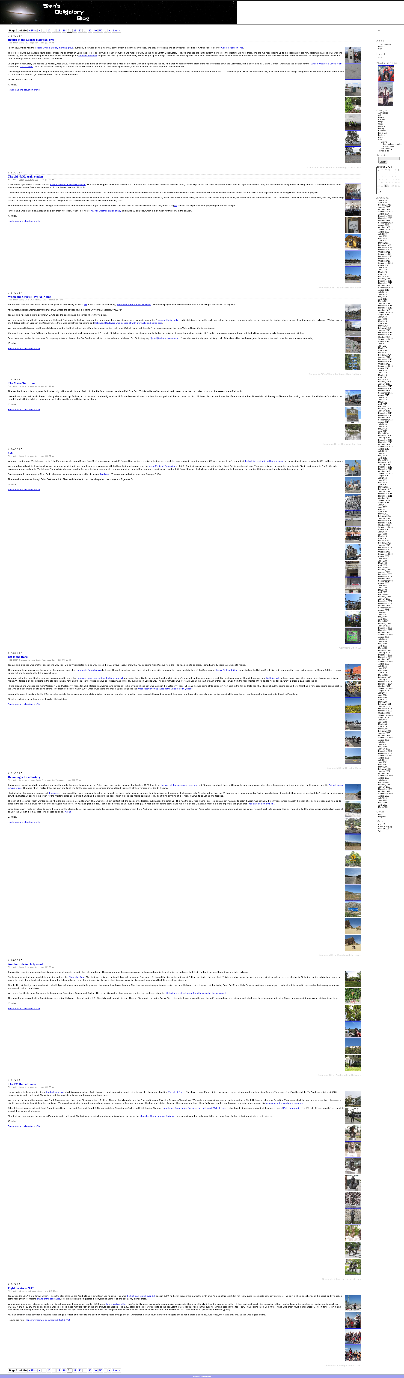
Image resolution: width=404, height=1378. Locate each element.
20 (64, 30)
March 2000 (383, 782)
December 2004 (385, 682)
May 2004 (382, 697)
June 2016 (382, 373)
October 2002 (384, 735)
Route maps (29, 43)
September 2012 (385, 473)
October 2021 (384, 252)
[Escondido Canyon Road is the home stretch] (353, 899)
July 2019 (382, 292)
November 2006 (385, 630)
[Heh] (353, 232)
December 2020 (385, 256)
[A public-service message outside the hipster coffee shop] (353, 642)
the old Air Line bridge (227, 670)
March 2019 (383, 301)
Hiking (381, 128)
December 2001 (385, 751)
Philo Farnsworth (291, 1108)
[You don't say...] (353, 592)
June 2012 (382, 480)
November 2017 (385, 335)
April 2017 (382, 350)
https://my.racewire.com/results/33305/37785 (48, 1320)
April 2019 (382, 299)
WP (379, 831)
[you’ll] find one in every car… (166, 338)
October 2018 (384, 310)
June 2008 (382, 588)
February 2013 (384, 462)
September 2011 (385, 500)
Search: (381, 155)
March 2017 (383, 353)
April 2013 (382, 458)
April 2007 (382, 619)
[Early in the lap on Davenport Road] (353, 799)
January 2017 (384, 357)
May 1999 (382, 802)
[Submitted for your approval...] (353, 1173)
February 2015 (384, 409)
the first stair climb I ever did (141, 1296)
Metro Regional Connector (162, 466)
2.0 (381, 824)
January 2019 (384, 303)
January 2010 (384, 545)
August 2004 (383, 691)
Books (381, 117)
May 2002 (382, 747)
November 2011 (385, 496)
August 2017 (383, 341)
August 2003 (383, 717)
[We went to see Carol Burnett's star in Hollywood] (353, 1207)
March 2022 (383, 243)
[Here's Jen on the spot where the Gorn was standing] (353, 933)
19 (58, 30)
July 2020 (382, 267)
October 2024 (384, 209)
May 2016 (382, 375)
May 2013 (382, 456)
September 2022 (385, 229)
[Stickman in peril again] (353, 475)
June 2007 (382, 614)
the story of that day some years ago (179, 785)
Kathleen (382, 131)
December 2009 (385, 547)
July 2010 (382, 532)
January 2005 (384, 679)
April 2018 (382, 324)
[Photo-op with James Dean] (353, 62)
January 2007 (384, 626)
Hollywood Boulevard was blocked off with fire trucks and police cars (128, 323)
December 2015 (385, 386)
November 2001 (385, 753)
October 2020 (384, 261)
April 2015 (382, 404)
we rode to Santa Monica (89, 670)
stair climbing (33, 1291)
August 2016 (383, 368)
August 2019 (383, 290)
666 (10, 453)
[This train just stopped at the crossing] (353, 679)
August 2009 (383, 556)
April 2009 (382, 565)
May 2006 (382, 644)
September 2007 (385, 608)
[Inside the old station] (353, 198)
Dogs (380, 122)
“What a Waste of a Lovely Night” (326, 63)
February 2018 (384, 328)
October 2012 (384, 471)
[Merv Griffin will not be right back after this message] (353, 1156)
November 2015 (385, 388)
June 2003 (382, 722)
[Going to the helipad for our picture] (353, 1327)
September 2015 (385, 393)
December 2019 (385, 281)
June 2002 (382, 744)
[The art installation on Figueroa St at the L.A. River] (353, 318)
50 (100, 30)
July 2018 (382, 317)
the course (54, 793)
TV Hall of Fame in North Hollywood (68, 184)
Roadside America (54, 1092)
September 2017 (385, 339)
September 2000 (385, 776)
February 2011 (384, 516)
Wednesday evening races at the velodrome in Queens (165, 688)
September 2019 (385, 288)
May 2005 (382, 670)
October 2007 (384, 605)
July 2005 (382, 666)
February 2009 (384, 570)
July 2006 (382, 639)
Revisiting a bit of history (24, 777)
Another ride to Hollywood (25, 964)
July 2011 (382, 505)
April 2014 (382, 431)
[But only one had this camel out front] (353, 832)
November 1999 (385, 789)
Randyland (104, 474)
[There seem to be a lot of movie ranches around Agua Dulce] (353, 816)
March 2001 (383, 767)
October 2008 (384, 579)
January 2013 (384, 464)
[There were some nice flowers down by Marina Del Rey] (353, 712)
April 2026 (382, 203)
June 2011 (382, 507)
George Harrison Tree (232, 47)
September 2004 (385, 688)
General (381, 126)
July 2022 (382, 234)
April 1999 (382, 805)
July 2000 (382, 780)
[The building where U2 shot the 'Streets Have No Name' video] (353, 335)
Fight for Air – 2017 (21, 1288)
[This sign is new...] (353, 422)
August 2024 (383, 214)
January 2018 (384, 330)
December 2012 (385, 467)
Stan (36, 43)
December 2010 (385, 521)
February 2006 (384, 650)
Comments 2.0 (386, 826)
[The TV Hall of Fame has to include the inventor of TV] (353, 1240)
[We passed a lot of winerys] (353, 849)
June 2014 (382, 426)
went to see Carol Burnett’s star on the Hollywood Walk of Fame (194, 1108)
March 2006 (383, 648)
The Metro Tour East (21, 383)
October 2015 (384, 391)
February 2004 (384, 704)
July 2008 (382, 585)
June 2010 (382, 534)
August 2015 (383, 395)
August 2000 (383, 778)
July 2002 (382, 742)
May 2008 (382, 590)
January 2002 (384, 749)
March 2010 (383, 541)
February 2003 (384, 731)
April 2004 (382, 699)
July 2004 (382, 693)
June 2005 (382, 668)
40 (95, 30)
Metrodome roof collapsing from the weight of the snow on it (196, 993)
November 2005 (385, 657)
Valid (383, 829)
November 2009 (385, 550)
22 (74, 30)
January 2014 (384, 438)
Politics (381, 137)
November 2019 (385, 283)
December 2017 (385, 332)
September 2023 (385, 223)
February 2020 (384, 279)
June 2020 (382, 270)
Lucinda (381, 46)
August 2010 (383, 529)
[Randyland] (353, 626)
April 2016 (382, 377)
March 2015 (383, 406)
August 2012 (383, 476)
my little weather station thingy (106, 210)
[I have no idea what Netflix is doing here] (353, 95)
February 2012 (384, 489)
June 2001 (382, 762)
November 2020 (385, 259)
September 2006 (385, 635)
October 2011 (384, 498)
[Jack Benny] (353, 1223)
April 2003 (382, 726)
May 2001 (382, 764)
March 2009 (383, 567)
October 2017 (384, 337)
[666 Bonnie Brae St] (353, 559)
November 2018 (385, 308)
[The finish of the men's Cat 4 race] (353, 763)
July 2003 (382, 720)
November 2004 (385, 684)
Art (379, 115)
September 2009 (385, 554)
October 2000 (384, 773)
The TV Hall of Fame (22, 1084)
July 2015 (382, 397)
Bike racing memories (27, 660)
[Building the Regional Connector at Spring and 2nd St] (353, 696)
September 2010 (385, 527)
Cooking (382, 119)
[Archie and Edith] (353, 1273)
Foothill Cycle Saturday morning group (54, 47)
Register (382, 817)
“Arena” (68, 811)
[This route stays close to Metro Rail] (353, 405)
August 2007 (383, 610)
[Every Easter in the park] (353, 986)
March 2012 (383, 487)
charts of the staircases (48, 1298)
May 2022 (382, 238)
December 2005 (385, 655)
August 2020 (383, 265)
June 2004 (382, 695)
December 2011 (385, 494)
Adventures (23, 1291)
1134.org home (384, 44)
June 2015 (382, 400)
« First (33, 30)
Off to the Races (18, 657)
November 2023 (385, 218)
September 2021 (385, 254)
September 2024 (385, 212)
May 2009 (382, 563)
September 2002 (385, 738)
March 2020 (383, 276)
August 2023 (383, 225)
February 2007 (384, 624)
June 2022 (382, 236)
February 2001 (384, 769)
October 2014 (384, 418)
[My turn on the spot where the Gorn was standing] (353, 950)
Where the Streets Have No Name (29, 296)
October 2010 (384, 525)
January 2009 (384, 572)
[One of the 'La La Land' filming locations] (353, 145)
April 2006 (382, 646)
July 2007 (382, 612)
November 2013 (385, 442)
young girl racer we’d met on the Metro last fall (100, 678)
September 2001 (385, 756)
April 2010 (382, 538)
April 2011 (382, 512)
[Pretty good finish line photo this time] (353, 1310)
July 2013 (382, 451)
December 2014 (385, 413)
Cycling (21, 43)
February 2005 (384, 677)
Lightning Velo (273, 678)
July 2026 (382, 200)
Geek (380, 124)
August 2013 (383, 449)
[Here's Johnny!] (353, 1123)
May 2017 (382, 348)
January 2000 (384, 787)
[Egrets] (353, 439)
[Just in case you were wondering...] (353, 369)
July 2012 (382, 478)
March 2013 (383, 460)
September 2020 (385, 263)
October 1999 (384, 791)
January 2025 (384, 207)
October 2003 (384, 713)
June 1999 (382, 800)
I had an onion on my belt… (261, 803)
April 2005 (382, 673)
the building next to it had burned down (264, 461)
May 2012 (382, 482)
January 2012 (384, 491)
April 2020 (382, 274)
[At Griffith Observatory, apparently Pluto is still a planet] (353, 78)
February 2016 (384, 382)
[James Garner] (353, 1140)
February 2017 (384, 355)
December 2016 (385, 359)
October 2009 (384, 552)
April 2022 (382, 241)
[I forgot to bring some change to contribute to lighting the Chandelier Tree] (353, 1003)
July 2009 (382, 559)
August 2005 (383, 664)
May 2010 (382, 536)
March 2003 (383, 729)
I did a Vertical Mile (115, 1304)
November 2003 (385, 711)
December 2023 (385, 216)
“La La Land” (26, 66)
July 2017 (382, 344)
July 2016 (382, 370)
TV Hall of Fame (176, 1092)
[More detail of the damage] (353, 609)
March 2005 (383, 675)
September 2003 (385, 715)
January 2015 (384, 411)
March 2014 (383, 433)
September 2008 (385, 581)
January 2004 (384, 706)
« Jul (380, 192)
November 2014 (385, 415)
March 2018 (383, 326)
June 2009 (382, 561)
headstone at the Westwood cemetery (284, 1103)
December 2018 (385, 306)
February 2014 (384, 435)
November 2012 (385, 469)
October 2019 (384, 285)
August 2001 (383, 758)
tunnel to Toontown (87, 55)
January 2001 (384, 771)
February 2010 (384, 543)
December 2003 (385, 708)
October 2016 (384, 364)
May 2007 (382, 617)
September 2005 (385, 662)
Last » (116, 30)
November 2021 (385, 250)
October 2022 (384, 227)
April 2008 (382, 592)
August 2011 (383, 503)
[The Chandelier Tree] (353, 1019)
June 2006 (382, 641)
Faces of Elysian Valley (168, 320)
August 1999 (383, 796)
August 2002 (383, 740)
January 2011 (384, 518)
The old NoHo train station (25, 176)
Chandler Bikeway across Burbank (157, 1116)
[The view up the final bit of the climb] (353, 883)
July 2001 (382, 760)
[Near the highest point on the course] (353, 866)
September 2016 (385, 366)
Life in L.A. (29, 300)
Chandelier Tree (76, 977)
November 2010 (385, 523)
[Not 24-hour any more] (353, 542)
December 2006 (385, 628)
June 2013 (382, 453)
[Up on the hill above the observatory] (353, 129)
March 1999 (383, 807)
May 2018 (382, 321)
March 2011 (383, 514)
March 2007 (383, 621)
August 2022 (383, 232)
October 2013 (384, 444)
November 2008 (385, 576)
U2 (175, 205)
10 (49, 30)
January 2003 (384, 733)
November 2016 (385, 361)
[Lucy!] (353, 1257)
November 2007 (385, 603)
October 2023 (384, 221)
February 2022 (384, 245)
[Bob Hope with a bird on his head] (353, 1190)
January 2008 (384, 599)
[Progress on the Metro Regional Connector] (353, 492)
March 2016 (383, 379)
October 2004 (384, 686)
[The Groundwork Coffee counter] (353, 215)
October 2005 (384, 659)
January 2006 (384, 653)
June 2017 (382, 346)
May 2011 (382, 509)
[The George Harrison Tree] (353, 112)
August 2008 (383, 583)
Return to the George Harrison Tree (31, 39)
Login (380, 814)
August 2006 (383, 637)
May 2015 (382, 402)
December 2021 (385, 247)
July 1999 (382, 798)
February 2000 (384, 785)
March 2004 (383, 702)
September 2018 (385, 312)
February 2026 (384, 205)
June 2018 (382, 319)
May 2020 (382, 272)
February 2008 (384, 597)
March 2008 (383, 594)
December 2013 (385, 440)
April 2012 (382, 485)
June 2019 (382, 294)
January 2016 (384, 384)
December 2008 (385, 574)
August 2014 (383, 422)
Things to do (60, 780)
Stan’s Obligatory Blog (202, 12)
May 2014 (382, 429)
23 (80, 30)
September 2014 (385, 420)
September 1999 (385, 794)
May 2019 (382, 297)
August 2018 (383, 315)
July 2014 (382, 424)
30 (90, 30)
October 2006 (384, 632)
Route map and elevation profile (24, 89)
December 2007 (385, 601)
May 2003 (382, 724)
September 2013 (385, 447)
